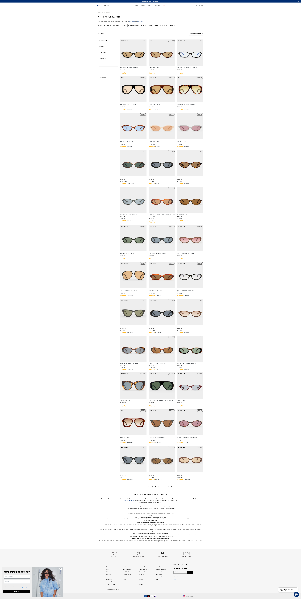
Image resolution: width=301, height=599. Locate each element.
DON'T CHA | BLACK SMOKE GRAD (186, 290)
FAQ (107, 576)
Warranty (108, 574)
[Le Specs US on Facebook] (178, 564)
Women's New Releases (119, 25)
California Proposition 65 (112, 589)
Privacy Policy (109, 587)
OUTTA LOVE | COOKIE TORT (156, 474)
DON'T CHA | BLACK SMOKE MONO (157, 253)
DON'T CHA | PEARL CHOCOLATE (185, 253)
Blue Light (144, 25)
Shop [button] (136, 5)
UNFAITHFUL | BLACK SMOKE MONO (129, 474)
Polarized (157, 5)
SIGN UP (190, 572)
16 (171, 486)
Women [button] (143, 5)
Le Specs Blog (143, 566)
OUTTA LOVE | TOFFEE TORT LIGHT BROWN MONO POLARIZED (162, 216)
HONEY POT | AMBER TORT (127, 141)
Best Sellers (159, 574)
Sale (157, 579)
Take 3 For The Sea (127, 571)
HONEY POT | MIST (182, 141)
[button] (197, 6)
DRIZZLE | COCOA (125, 437)
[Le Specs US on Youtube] (182, 564)
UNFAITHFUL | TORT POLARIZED (157, 437)
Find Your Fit (142, 571)
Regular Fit (142, 582)
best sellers (132, 21)
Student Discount (127, 574)
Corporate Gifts (127, 569)
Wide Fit (141, 584)
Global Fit (141, 576)
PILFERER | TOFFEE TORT (155, 290)
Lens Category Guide (144, 569)
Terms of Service (110, 584)
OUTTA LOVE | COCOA (183, 474)
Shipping (108, 569)
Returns (108, 571)
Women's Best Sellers (104, 25)
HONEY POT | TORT (154, 67)
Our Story (125, 566)
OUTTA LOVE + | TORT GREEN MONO (186, 363)
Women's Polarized (133, 25)
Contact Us (109, 566)
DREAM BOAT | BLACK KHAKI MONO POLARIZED (161, 400)
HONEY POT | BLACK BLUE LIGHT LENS (187, 67)
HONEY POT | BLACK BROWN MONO (129, 67)
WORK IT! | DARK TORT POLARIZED (129, 363)
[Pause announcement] (299, 1)
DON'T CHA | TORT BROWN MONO (157, 363)
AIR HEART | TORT (125, 400)
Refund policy (109, 579)
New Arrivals (159, 576)
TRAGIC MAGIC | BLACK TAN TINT (129, 290)
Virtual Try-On (142, 574)
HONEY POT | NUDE (154, 141)
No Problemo (164, 25)
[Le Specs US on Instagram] (175, 564)
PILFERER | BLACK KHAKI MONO (128, 253)
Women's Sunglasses (161, 569)
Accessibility (126, 576)
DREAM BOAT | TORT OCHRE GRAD (186, 104)
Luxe (150, 25)
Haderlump (173, 25)
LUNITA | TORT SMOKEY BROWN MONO (187, 437)
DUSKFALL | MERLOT (182, 400)
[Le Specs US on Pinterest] (186, 564)
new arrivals (140, 21)
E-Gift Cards (159, 566)
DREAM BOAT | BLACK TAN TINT (128, 104)
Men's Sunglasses (160, 571)
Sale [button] (164, 5)
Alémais (156, 25)
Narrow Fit (142, 579)
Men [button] (149, 5)
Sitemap (125, 579)
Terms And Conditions (112, 582)
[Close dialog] (60, 568)
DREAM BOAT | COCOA (154, 104)
